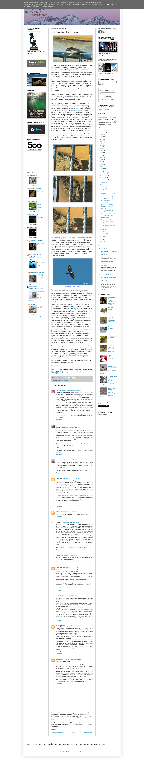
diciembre (104, 173)
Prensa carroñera (110, 327)
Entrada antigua (88, 732)
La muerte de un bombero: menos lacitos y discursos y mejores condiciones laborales (108, 381)
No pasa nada (40, 229)
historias (66, 380)
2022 (101, 143)
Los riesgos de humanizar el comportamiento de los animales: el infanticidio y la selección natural (108, 369)
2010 (101, 171)
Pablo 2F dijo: (104, 248)
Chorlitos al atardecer (107, 206)
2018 (101, 152)
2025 (101, 136)
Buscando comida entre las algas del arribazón (108, 214)
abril (103, 229)
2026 (101, 134)
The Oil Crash (33, 227)
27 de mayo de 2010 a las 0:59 (70, 596)
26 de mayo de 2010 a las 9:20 (75, 425)
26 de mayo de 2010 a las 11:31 (70, 522)
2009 (101, 239)
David (57, 478)
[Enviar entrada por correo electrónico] (65, 377)
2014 (101, 162)
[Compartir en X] (72, 378)
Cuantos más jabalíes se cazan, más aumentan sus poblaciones (111, 348)
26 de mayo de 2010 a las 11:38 (69, 555)
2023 (101, 141)
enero (103, 236)
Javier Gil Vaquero (61, 425)
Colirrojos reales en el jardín (112, 337)
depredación (60, 380)
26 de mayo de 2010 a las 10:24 (69, 511)
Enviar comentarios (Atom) (66, 735)
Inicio (73, 732)
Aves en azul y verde (35, 188)
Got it (118, 4)
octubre (104, 177)
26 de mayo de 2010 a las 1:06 (75, 390)
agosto (104, 182)
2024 (101, 139)
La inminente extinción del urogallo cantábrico (108, 197)
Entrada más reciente (57, 732)
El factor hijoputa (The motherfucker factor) (112, 357)
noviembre (105, 175)
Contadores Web (102, 408)
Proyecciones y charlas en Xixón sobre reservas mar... (108, 221)
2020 (101, 148)
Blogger (82, 752)
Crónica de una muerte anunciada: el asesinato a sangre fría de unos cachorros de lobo (108, 392)
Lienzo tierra (59, 460)
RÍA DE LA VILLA (33, 175)
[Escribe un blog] (71, 378)
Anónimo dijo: (104, 283)
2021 (101, 146)
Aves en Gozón (33, 304)
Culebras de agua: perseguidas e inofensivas (112, 319)
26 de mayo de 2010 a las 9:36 (70, 478)
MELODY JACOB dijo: (107, 274)
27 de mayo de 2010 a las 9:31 (70, 626)
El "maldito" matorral (111, 308)
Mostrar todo (43, 316)
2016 (101, 157)
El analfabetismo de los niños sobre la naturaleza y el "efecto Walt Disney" (112, 301)
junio (103, 186)
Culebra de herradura (77, 110)
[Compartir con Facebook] (74, 378)
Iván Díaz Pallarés (61, 390)
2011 (101, 168)
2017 (101, 155)
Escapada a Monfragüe (107, 191)
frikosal (58, 511)
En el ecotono (33, 201)
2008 (101, 241)
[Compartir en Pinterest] (76, 378)
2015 (101, 159)
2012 (101, 166)
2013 (101, 164)
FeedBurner (111, 99)
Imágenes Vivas (33, 214)
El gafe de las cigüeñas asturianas (107, 201)
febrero (104, 234)
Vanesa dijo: (104, 265)
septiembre (105, 180)
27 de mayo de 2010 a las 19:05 (72, 659)
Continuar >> (104, 254)
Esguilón (39, 177)
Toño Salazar (59, 659)
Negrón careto (105, 217)
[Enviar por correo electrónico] (69, 378)
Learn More (110, 4)
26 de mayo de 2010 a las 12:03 (70, 567)
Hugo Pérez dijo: (105, 257)
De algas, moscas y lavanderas (39, 307)
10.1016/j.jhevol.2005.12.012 (59, 373)
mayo (103, 189)
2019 (101, 150)
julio (103, 184)
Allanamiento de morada (108, 204)
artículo (53, 308)
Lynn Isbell (75, 308)
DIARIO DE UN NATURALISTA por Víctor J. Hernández (36, 288)
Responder (59, 419)
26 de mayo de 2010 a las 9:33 (72, 460)
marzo (103, 231)
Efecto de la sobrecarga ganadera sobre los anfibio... (107, 210)
